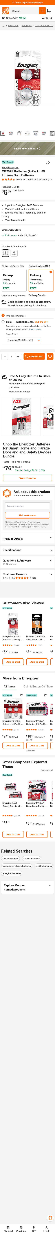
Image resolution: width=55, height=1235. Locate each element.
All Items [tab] (9, 686)
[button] (49, 416)
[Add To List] (50, 356)
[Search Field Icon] (42, 10)
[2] (5, 253)
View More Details (15, 219)
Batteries (27, 25)
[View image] (2, 133)
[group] (21, 417)
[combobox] (25, 11)
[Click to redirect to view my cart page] (49, 11)
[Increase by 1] (18, 356)
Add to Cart (35, 356)
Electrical (13, 25)
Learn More (35, 329)
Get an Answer (27, 515)
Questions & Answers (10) (39, 179)
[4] (14, 253)
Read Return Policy (19, 391)
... (3, 25)
